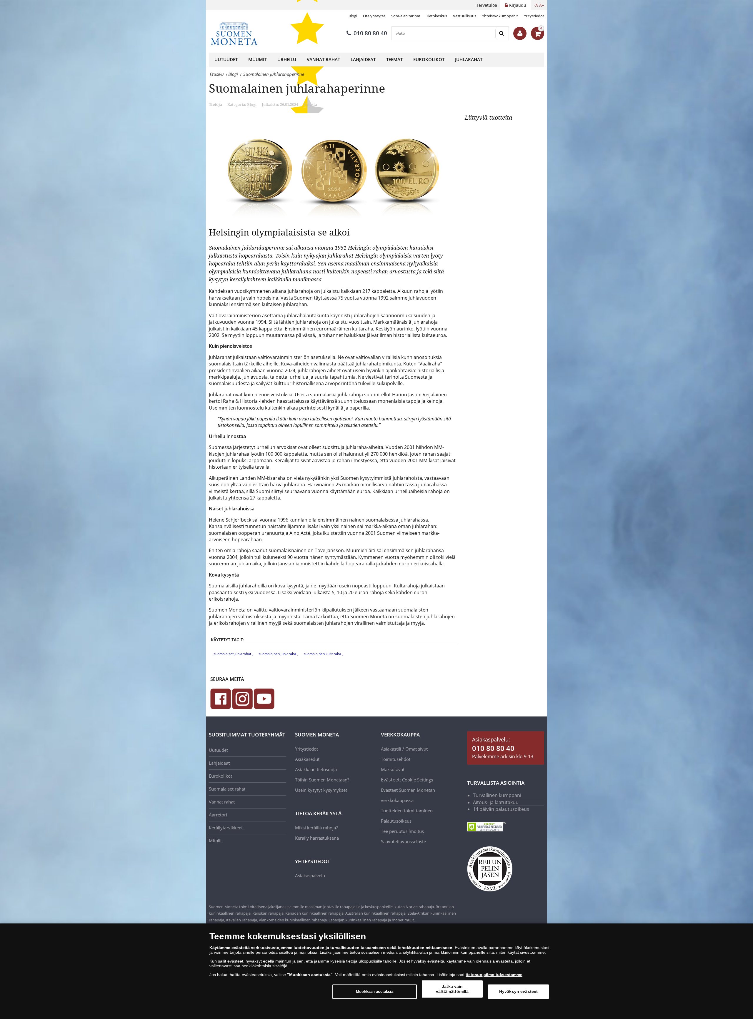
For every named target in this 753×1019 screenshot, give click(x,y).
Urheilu (286, 59)
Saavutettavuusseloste (403, 841)
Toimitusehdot (395, 759)
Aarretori (218, 815)
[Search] (502, 33)
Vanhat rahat (323, 59)
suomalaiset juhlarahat (233, 653)
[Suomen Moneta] (238, 33)
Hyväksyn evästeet (518, 991)
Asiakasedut (307, 759)
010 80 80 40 (370, 33)
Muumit (257, 59)
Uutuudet (226, 59)
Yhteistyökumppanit (500, 16)
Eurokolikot (428, 59)
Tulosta (310, 104)
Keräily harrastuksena (317, 838)
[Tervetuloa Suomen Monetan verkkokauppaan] (520, 33)
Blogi (353, 16)
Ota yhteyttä (374, 16)
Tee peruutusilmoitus (402, 831)
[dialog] (376, 971)
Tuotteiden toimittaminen (407, 810)
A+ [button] (541, 5)
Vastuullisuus (464, 16)
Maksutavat (392, 769)
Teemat (394, 59)
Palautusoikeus (396, 821)
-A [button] (536, 5)
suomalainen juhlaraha (278, 653)
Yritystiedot (534, 16)
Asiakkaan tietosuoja (316, 769)
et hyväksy (416, 961)
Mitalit (215, 840)
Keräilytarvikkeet (226, 828)
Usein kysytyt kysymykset (321, 790)
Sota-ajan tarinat (405, 16)
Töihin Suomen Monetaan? (322, 780)
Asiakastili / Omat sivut (404, 749)
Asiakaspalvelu (310, 875)
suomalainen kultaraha (323, 653)
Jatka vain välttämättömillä (452, 989)
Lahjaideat (363, 59)
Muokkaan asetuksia (374, 991)
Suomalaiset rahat (227, 789)
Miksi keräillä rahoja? (316, 828)
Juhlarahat (468, 59)
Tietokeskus (436, 16)
